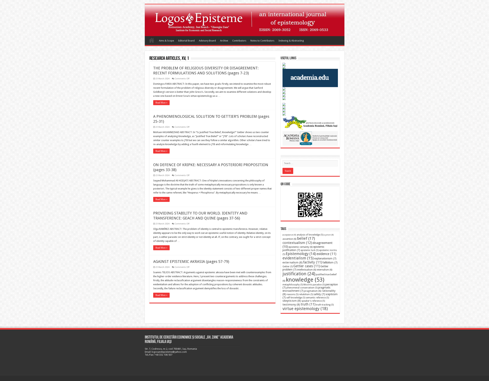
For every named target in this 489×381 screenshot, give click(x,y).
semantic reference (317, 297)
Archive (224, 40)
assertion (289, 238)
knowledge (305, 279)
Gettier (288, 266)
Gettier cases (306, 266)
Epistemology (301, 254)
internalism (324, 269)
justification (299, 273)
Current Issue (152, 40)
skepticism (292, 300)
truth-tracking (325, 304)
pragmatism (312, 290)
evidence (326, 254)
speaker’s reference (313, 301)
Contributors (239, 40)
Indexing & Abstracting (291, 40)
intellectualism (306, 269)
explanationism (325, 258)
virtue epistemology (305, 308)
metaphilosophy (293, 284)
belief (306, 238)
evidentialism (298, 258)
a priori (329, 235)
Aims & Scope (166, 40)
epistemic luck (310, 250)
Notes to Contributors (262, 40)
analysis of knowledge (310, 234)
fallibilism (330, 262)
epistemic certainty (300, 246)
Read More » (161, 102)
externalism (293, 262)
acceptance (289, 235)
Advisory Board (207, 40)
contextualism (297, 243)
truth (308, 304)
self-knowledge (295, 297)
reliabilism (306, 294)
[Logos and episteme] (244, 20)
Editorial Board (186, 40)
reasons (292, 294)
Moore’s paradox (314, 284)
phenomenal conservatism (302, 287)
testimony (291, 304)
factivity (312, 262)
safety (319, 294)
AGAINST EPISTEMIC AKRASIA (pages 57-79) (191, 261)
